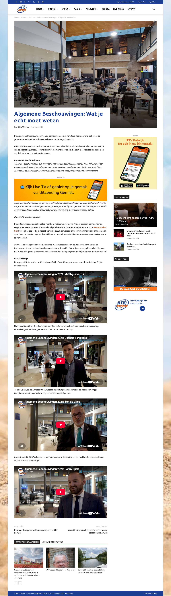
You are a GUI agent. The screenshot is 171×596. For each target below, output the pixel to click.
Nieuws (51, 9)
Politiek (32, 17)
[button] (153, 9)
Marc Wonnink (23, 127)
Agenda (106, 9)
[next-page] (20, 583)
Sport (64, 9)
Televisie (91, 9)
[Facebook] (16, 2)
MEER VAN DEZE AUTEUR (52, 542)
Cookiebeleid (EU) (150, 593)
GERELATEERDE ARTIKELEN (27, 542)
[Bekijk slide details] (60, 190)
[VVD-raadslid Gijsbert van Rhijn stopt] (60, 558)
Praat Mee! (142, 2)
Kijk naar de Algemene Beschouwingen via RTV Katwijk (35, 531)
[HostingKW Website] (135, 163)
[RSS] (25, 2)
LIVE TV (131, 9)
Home (39, 9)
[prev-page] (16, 583)
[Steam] (29, 2)
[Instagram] (21, 2)
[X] (34, 2)
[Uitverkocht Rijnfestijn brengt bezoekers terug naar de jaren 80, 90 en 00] (119, 233)
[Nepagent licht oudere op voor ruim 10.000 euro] (135, 215)
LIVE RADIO (118, 9)
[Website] (38, 2)
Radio (77, 9)
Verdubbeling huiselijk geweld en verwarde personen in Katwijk (87, 531)
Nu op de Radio (121, 259)
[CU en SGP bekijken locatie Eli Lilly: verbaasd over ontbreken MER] (92, 558)
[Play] (142, 308)
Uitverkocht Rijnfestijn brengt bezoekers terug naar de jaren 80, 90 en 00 (141, 233)
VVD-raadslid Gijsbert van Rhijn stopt (60, 570)
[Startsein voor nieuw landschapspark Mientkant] (119, 247)
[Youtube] (43, 2)
